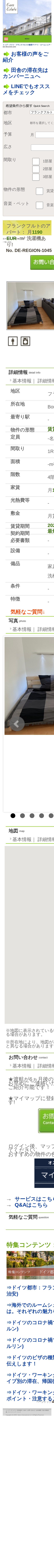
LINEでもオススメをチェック (26, 89)
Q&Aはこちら (31, 1205)
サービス (13, 1410)
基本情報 (6, 239)
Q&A (24, 1410)
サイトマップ (12, 1412)
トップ (8, 1410)
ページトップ (43, 1401)
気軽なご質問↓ (28, 612)
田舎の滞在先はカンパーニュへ (25, 73)
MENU (29, 39)
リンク (19, 1412)
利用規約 (19, 1410)
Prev (17, 724)
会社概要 (38, 1410)
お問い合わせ (31, 1410)
